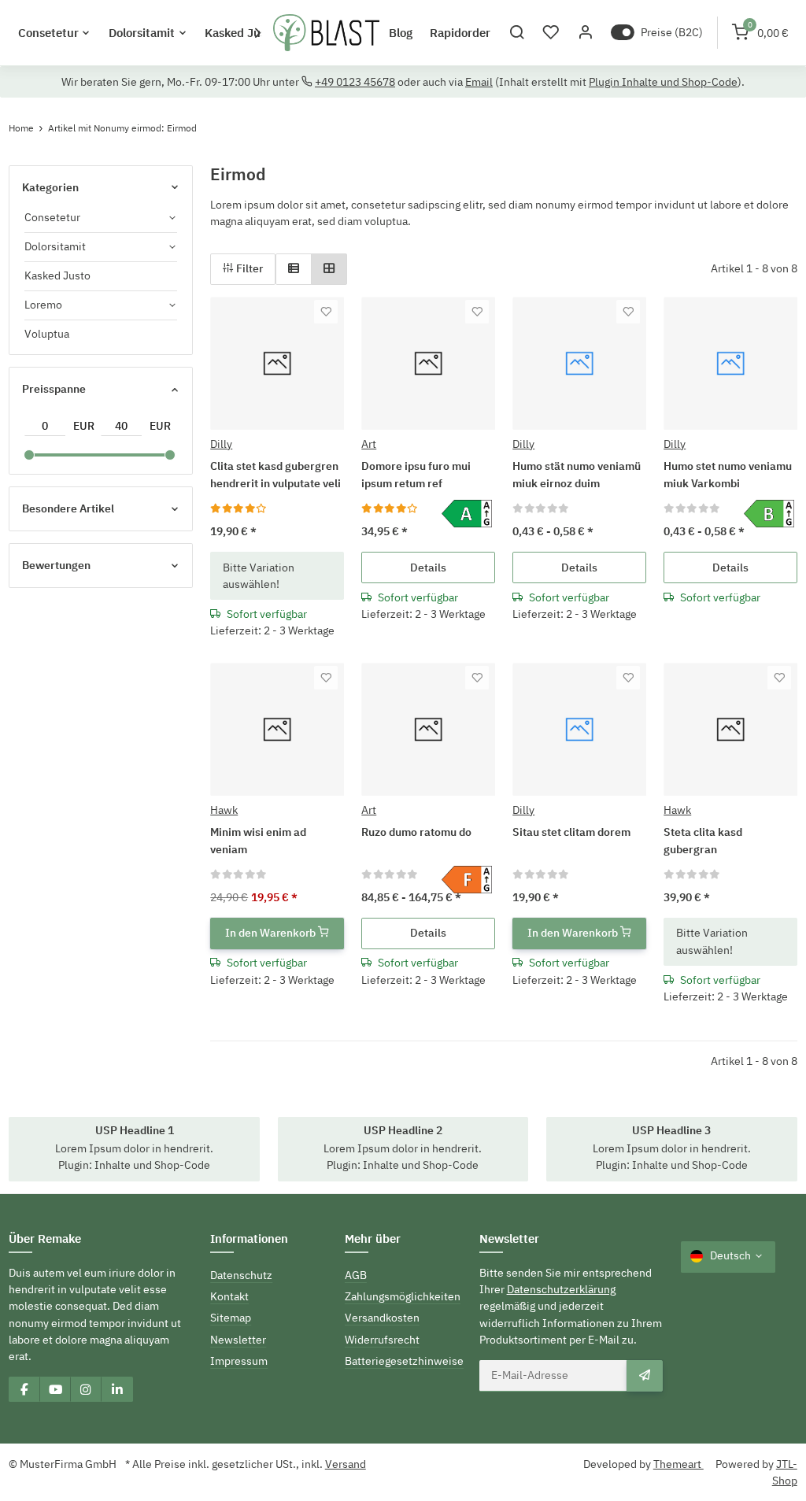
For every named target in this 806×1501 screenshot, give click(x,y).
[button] (516, 32)
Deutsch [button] (730, 1255)
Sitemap (230, 1318)
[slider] (28, 454)
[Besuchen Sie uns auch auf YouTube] (55, 1389)
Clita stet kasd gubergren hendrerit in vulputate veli (275, 474)
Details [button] (428, 567)
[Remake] (326, 33)
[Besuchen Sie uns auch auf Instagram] (86, 1389)
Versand (345, 1464)
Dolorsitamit (55, 246)
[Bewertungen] (239, 508)
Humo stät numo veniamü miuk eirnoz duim (576, 474)
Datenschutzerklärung (561, 1289)
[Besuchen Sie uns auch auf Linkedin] (116, 1389)
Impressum (239, 1361)
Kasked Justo (57, 275)
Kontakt (229, 1296)
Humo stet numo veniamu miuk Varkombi (728, 474)
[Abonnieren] (645, 1376)
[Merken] (326, 311)
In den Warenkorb (271, 933)
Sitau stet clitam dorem (571, 832)
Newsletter (238, 1340)
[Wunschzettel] (551, 32)
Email (479, 82)
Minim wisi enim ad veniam (258, 840)
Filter (248, 268)
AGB (356, 1275)
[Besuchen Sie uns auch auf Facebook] (24, 1389)
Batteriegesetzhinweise (404, 1361)
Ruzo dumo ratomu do (416, 832)
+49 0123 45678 (355, 82)
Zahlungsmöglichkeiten (402, 1296)
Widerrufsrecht (382, 1340)
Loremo (43, 305)
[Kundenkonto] (585, 32)
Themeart (678, 1464)
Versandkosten (382, 1318)
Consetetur (52, 217)
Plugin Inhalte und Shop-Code (663, 82)
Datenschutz (241, 1275)
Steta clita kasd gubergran (703, 840)
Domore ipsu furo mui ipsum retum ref (416, 474)
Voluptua (46, 334)
